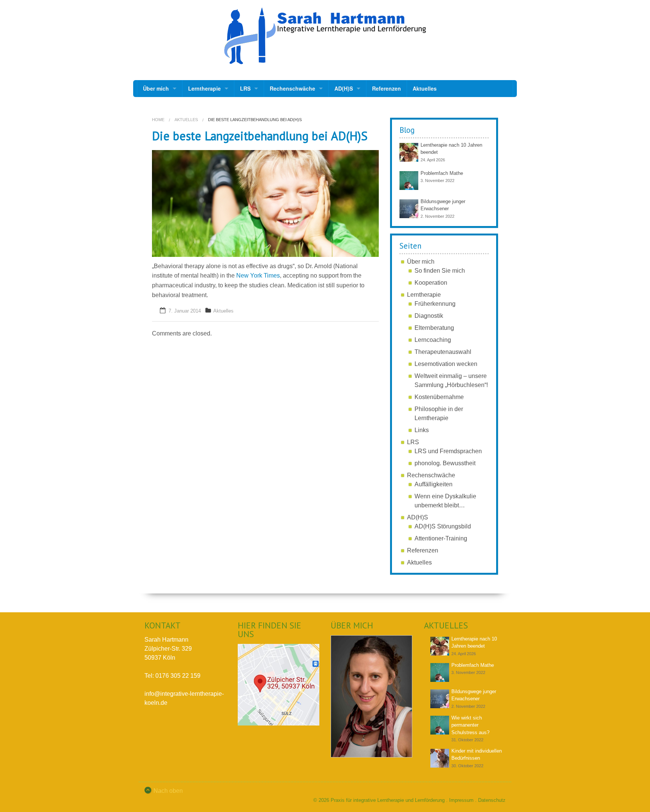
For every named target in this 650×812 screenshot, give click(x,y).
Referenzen (386, 88)
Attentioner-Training (441, 538)
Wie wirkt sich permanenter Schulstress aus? (470, 725)
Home (158, 119)
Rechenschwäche (292, 88)
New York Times (258, 275)
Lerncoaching (433, 340)
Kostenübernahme (439, 397)
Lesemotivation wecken (446, 364)
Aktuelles (425, 88)
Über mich (156, 88)
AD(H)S (343, 88)
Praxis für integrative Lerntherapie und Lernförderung (388, 800)
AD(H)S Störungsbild (443, 526)
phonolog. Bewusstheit (445, 463)
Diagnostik (429, 316)
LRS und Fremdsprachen (448, 451)
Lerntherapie (204, 88)
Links (422, 430)
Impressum (461, 800)
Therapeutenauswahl (443, 352)
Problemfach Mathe (442, 173)
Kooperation (431, 282)
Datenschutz (492, 800)
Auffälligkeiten (434, 484)
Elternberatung (434, 328)
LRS (245, 88)
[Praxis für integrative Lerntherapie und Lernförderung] (325, 36)
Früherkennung (435, 304)
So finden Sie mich (440, 270)
